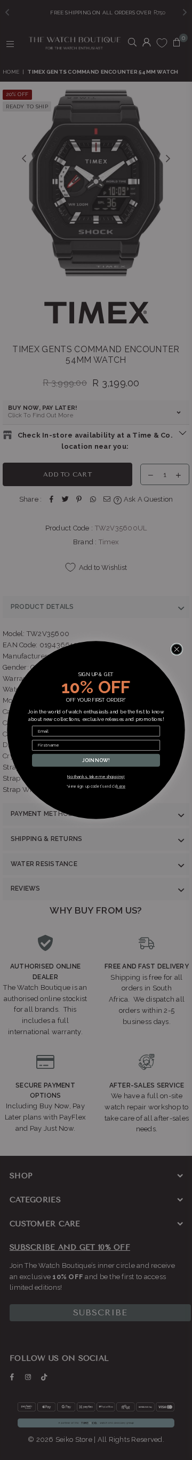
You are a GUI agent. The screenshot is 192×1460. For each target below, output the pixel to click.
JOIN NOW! (95, 760)
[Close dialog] (176, 649)
